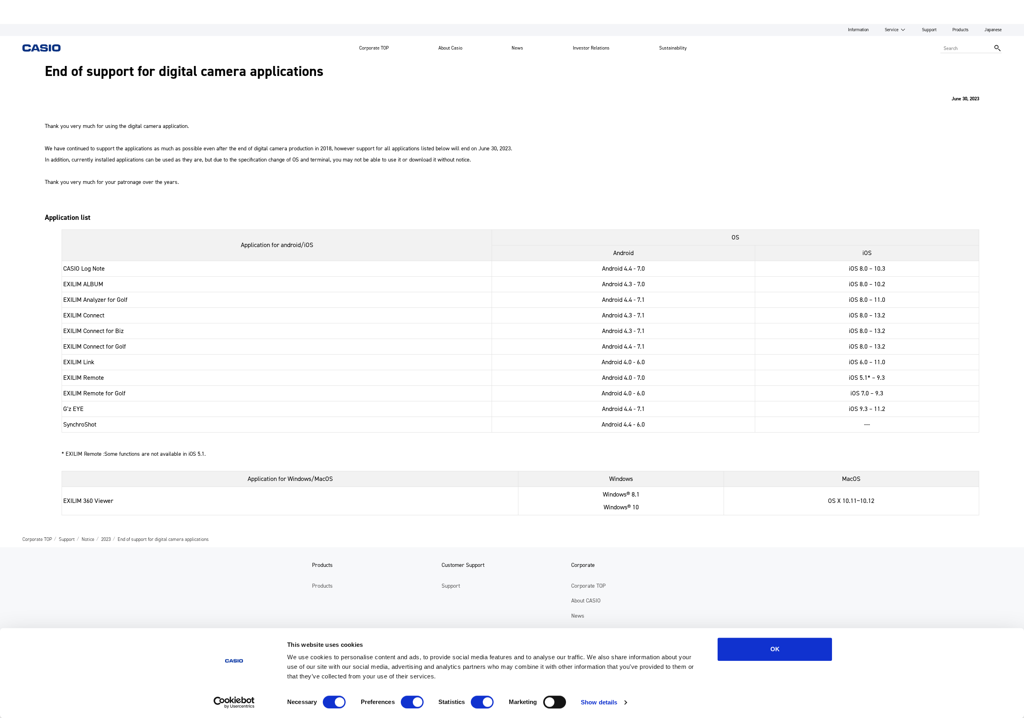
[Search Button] (998, 48)
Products (960, 30)
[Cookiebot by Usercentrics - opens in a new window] (234, 702)
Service (891, 30)
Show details (599, 702)
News (517, 48)
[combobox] (965, 48)
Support (929, 30)
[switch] (412, 702)
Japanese (993, 30)
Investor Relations (591, 48)
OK (775, 649)
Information (858, 30)
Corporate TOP (374, 48)
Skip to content (21, 6)
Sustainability (673, 48)
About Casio (450, 48)
